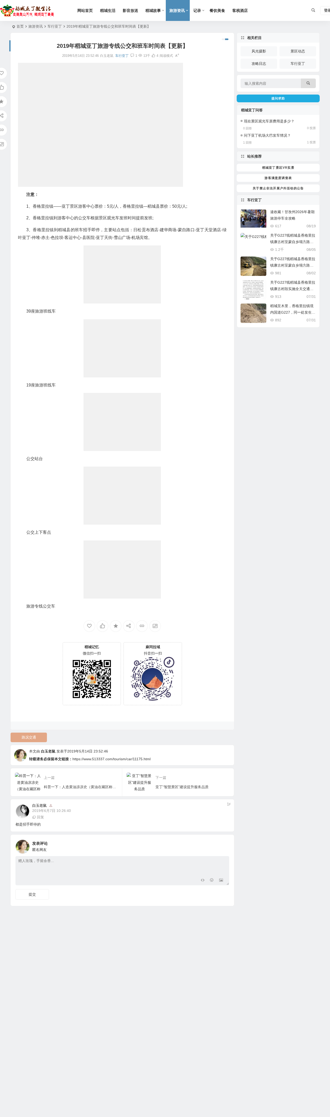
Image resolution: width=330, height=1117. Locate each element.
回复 (40, 817)
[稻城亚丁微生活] (28, 10)
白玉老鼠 (48, 751)
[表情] (212, 880)
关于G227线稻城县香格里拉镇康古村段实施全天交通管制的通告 (292, 288)
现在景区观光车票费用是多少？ (269, 121)
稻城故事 (153, 10)
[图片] (221, 880)
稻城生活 (108, 10)
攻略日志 (259, 63)
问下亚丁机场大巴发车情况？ (267, 135)
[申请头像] (224, 845)
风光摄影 (259, 51)
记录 (197, 10)
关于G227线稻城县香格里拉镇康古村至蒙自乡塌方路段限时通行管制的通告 (292, 241)
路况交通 (29, 737)
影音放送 (130, 10)
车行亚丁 (54, 26)
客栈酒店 (240, 10)
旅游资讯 (177, 10)
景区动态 (298, 51)
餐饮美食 (217, 10)
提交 (32, 894)
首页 (20, 26)
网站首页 (85, 10)
